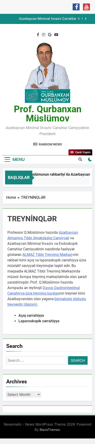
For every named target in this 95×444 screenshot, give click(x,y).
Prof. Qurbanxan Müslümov (47, 114)
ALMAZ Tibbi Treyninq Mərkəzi (47, 254)
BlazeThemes (50, 430)
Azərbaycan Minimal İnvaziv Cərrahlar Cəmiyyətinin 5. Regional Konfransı (47, 19)
